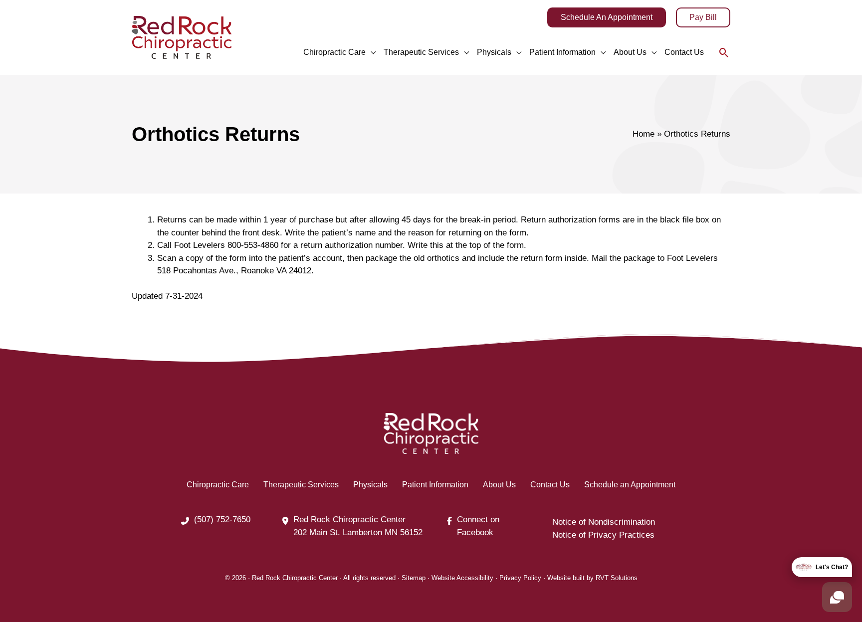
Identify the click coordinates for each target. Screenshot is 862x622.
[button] (606, 17)
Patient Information (435, 484)
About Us (499, 484)
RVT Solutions (617, 578)
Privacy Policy (520, 578)
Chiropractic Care (218, 484)
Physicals (370, 484)
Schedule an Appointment (629, 484)
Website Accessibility (462, 578)
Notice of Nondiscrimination (603, 522)
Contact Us (550, 484)
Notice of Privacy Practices (603, 535)
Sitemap (414, 578)
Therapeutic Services (301, 484)
